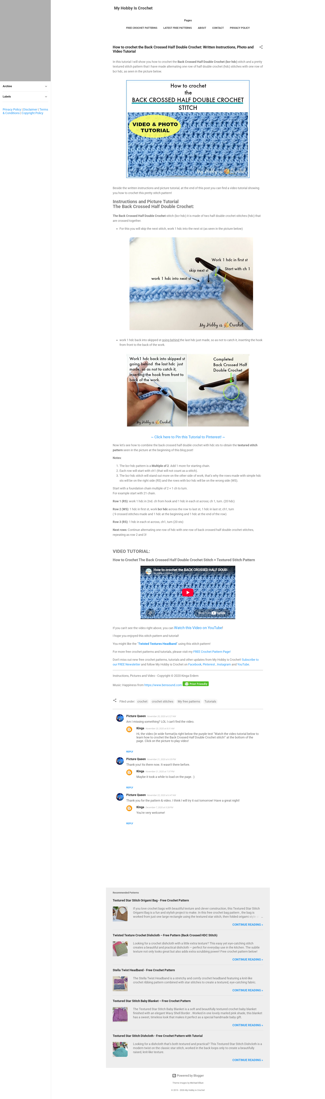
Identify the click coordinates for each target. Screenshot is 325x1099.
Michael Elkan (196, 1083)
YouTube (243, 664)
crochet (142, 701)
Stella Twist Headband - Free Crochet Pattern (144, 970)
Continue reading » (247, 924)
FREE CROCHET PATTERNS (141, 27)
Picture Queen (136, 716)
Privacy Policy (12, 109)
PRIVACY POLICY (240, 27)
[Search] (268, 9)
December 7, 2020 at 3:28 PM (159, 807)
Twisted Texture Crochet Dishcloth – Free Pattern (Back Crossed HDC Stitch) (165, 935)
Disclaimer (30, 109)
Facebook (194, 664)
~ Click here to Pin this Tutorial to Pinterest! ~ (188, 437)
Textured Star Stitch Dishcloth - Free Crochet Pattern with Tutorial (158, 1036)
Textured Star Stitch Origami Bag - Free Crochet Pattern (151, 900)
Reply (129, 751)
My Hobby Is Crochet (133, 8)
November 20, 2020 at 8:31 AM (160, 728)
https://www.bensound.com (163, 685)
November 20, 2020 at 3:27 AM (161, 716)
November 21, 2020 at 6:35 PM (161, 759)
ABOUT (202, 27)
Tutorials (210, 701)
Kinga (140, 728)
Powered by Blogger (190, 1075)
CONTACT (218, 27)
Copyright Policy (32, 113)
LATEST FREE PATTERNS (177, 27)
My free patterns (189, 701)
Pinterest (209, 664)
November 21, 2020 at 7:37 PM (160, 771)
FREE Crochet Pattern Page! (212, 651)
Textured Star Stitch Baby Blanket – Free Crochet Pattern (152, 1001)
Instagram (224, 664)
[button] (261, 47)
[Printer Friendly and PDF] (196, 685)
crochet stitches (162, 701)
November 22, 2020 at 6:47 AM (161, 795)
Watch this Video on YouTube (198, 628)
